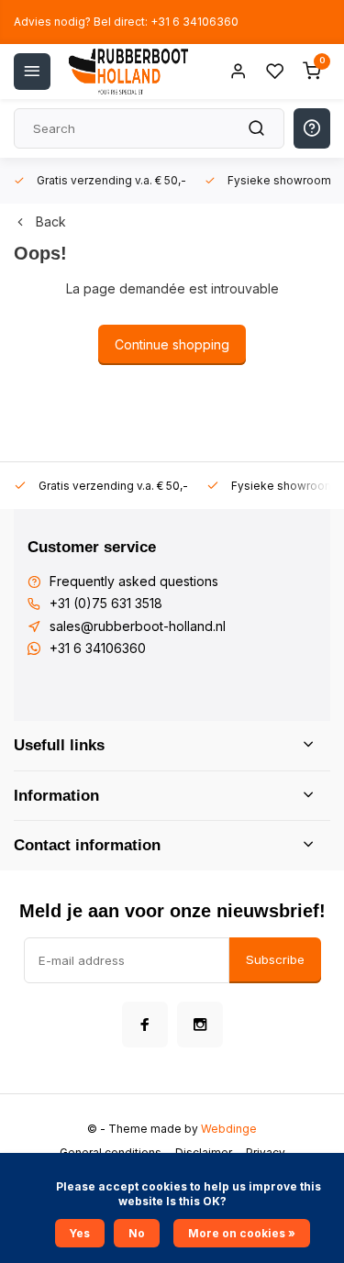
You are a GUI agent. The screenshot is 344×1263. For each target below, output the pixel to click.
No (136, 1233)
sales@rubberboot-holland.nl (138, 626)
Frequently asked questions (134, 581)
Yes (80, 1233)
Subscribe (275, 959)
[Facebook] (145, 1024)
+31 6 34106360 (98, 648)
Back (51, 221)
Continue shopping (172, 344)
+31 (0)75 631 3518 (106, 603)
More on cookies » (241, 1233)
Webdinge (229, 1129)
